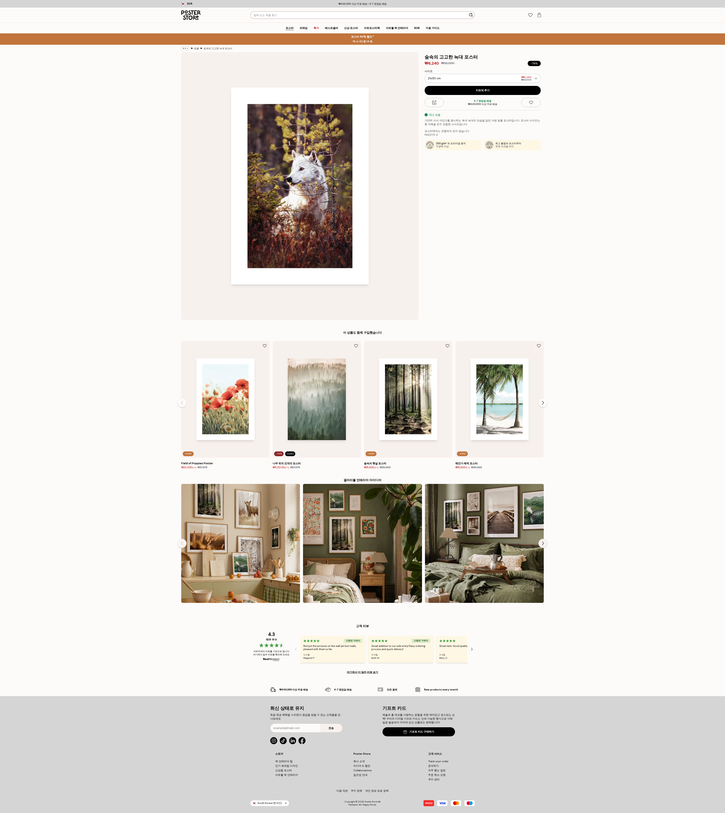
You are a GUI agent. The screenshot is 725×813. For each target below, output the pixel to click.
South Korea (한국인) (270, 803)
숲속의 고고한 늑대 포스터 (218, 48)
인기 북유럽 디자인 (286, 765)
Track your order (438, 761)
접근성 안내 (360, 775)
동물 (196, 48)
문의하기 (433, 765)
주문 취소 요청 (437, 775)
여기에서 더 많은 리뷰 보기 (362, 672)
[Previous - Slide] (182, 402)
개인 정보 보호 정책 (377, 790)
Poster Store (371, 801)
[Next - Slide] (543, 402)
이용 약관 (342, 790)
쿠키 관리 (434, 779)
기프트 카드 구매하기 (421, 731)
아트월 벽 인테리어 (286, 775)
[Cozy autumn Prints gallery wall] (484, 543)
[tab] (530, 15)
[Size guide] (434, 102)
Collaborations (362, 770)
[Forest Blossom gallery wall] (362, 543)
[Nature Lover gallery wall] (240, 543)
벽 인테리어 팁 (284, 761)
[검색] (471, 15)
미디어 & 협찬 (361, 765)
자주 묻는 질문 (437, 770)
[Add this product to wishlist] (531, 102)
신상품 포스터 (283, 770)
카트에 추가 (483, 90)
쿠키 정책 (356, 790)
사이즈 (429, 71)
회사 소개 (359, 761)
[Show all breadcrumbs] (185, 48)
